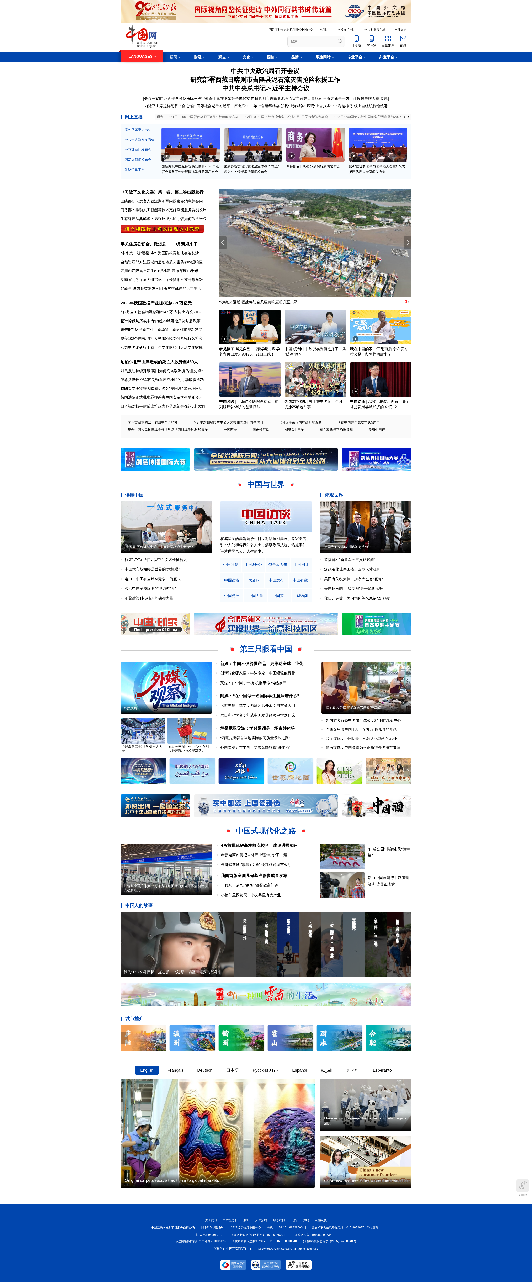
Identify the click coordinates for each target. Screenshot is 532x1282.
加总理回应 (193, 389)
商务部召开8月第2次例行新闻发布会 (313, 166)
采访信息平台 (135, 169)
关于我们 (211, 1220)
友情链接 (321, 1220)
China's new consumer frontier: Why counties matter (362, 1181)
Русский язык (265, 1070)
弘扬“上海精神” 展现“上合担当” (306, 106)
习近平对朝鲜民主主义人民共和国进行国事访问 (228, 422)
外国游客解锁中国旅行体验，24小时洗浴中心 (363, 720)
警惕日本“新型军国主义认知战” (349, 560)
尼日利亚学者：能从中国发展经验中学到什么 (257, 715)
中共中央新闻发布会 (140, 139)
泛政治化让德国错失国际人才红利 (352, 569)
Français (175, 1070)
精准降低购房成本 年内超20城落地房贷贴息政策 (161, 321)
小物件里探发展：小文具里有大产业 (251, 895)
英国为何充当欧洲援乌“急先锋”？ (348, 547)
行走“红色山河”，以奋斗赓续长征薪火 (156, 560)
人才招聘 (261, 1220)
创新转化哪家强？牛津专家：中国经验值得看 (257, 673)
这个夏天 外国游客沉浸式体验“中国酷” (354, 707)
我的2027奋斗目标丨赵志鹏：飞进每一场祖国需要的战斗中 (173, 972)
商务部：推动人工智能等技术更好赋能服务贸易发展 (164, 210)
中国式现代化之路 (266, 830)
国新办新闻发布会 (138, 159)
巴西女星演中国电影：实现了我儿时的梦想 (361, 729)
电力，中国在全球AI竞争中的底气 (153, 579)
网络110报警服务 (212, 1227)
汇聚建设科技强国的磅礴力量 (149, 598)
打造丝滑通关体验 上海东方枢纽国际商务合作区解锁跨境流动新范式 (166, 888)
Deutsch (204, 1070)
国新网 (323, 29)
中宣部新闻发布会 (138, 149)
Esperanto (382, 1070)
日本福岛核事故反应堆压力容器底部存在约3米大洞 (163, 406)
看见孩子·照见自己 (234, 349)
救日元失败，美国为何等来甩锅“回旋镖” (357, 598)
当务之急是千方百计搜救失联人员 (351, 98)
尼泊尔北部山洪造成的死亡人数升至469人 (159, 362)
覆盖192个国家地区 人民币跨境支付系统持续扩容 (162, 338)
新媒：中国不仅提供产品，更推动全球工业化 (261, 663)
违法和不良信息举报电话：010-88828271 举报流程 (345, 1227)
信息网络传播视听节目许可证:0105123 (200, 1241)
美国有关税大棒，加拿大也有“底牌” (353, 579)
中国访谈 (357, 401)
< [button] (404, 117)
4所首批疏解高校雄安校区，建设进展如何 (259, 845)
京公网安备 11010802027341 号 (316, 1234)
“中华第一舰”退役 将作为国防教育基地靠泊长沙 (160, 253)
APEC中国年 (294, 429)
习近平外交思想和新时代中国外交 (291, 29)
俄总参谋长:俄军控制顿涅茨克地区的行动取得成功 (162, 380)
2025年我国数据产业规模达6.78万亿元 (156, 303)
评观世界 (334, 495)
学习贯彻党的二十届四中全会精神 (153, 422)
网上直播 (134, 116)
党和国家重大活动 (138, 129)
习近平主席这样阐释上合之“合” (170, 106)
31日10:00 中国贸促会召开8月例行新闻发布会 (205, 117)
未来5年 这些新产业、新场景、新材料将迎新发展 (161, 330)
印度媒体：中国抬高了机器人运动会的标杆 (361, 738)
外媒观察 (130, 708)
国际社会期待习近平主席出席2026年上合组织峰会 (238, 106)
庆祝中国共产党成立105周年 (358, 422)
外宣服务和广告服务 (236, 1220)
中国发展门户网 (345, 29)
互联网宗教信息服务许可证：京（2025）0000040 (264, 1241)
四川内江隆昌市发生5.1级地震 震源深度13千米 (159, 271)
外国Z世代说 (295, 401)
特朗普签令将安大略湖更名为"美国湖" (152, 389)
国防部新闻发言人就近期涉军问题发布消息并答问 (162, 201)
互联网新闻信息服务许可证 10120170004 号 (260, 1234)
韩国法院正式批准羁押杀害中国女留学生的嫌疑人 (162, 397)
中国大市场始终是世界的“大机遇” (152, 569)
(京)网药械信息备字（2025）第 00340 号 (330, 1241)
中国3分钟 (293, 349)
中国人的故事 (139, 905)
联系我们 (279, 1220)
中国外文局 (399, 29)
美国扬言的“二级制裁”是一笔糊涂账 (353, 588)
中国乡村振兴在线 (373, 29)
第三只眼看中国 (266, 649)
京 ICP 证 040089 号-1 (210, 1234)
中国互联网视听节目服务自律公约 (173, 1227)
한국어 (352, 1070)
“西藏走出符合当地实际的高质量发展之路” (255, 738)
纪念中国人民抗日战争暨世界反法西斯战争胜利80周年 (168, 429)
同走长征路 (260, 429)
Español (299, 1070)
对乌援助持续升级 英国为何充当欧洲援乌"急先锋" (162, 371)
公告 (294, 1220)
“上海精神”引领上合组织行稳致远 (360, 106)
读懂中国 (134, 495)
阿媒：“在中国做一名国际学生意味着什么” (259, 695)
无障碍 (522, 1195)
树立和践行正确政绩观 (336, 429)
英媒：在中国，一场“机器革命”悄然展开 (253, 683)
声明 (306, 1220)
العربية (326, 1070)
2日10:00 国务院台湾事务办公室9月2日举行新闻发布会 (287, 117)
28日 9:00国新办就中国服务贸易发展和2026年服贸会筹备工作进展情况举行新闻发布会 (400, 117)
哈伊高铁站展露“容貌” (237, 302)
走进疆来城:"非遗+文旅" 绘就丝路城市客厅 (256, 865)
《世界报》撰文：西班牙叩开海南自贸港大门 (257, 705)
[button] (407, 242)
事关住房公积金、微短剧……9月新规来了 (159, 244)
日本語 (232, 1070)
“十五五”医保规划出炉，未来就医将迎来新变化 (159, 547)
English (147, 1070)
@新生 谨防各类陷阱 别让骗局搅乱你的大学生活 (161, 288)
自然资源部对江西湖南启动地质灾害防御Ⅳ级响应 (162, 262)
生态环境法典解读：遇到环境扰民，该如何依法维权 (164, 219)
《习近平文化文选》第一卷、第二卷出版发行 (162, 192)
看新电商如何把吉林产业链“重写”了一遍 (254, 855)
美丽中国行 (376, 429)
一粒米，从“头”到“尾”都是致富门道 (249, 885)
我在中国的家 (361, 349)
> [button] (408, 117)
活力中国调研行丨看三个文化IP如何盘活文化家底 (162, 347)
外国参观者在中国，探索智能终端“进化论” (255, 747)
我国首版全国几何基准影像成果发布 (254, 875)
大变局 (254, 580)
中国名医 (226, 401)
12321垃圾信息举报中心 (245, 1227)
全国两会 (230, 429)
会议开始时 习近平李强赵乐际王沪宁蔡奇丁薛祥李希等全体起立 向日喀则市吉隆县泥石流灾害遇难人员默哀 (233, 98)
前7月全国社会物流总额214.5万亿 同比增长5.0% (161, 312)
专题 (384, 98)
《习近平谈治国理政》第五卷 (300, 422)
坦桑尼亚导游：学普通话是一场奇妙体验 (257, 728)
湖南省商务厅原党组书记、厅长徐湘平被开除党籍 (162, 280)
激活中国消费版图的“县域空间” (150, 588)
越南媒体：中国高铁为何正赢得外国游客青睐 (363, 747)
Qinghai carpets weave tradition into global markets (172, 1180)
